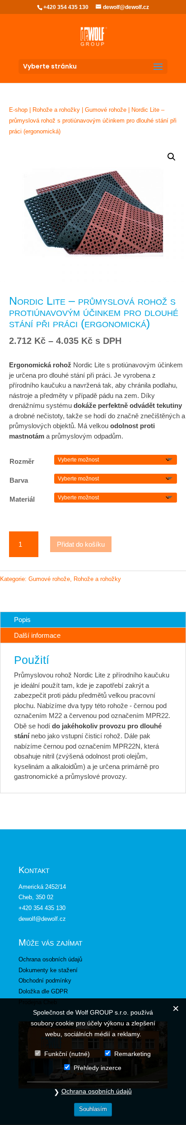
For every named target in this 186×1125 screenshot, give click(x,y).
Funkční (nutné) (67, 1053)
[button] (171, 157)
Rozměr (21, 461)
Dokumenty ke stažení (48, 970)
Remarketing (132, 1053)
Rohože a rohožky (56, 109)
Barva (18, 480)
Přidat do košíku (81, 544)
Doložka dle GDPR (43, 991)
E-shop (18, 109)
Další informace (37, 635)
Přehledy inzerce (97, 1067)
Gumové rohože (105, 109)
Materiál (22, 499)
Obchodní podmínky (45, 980)
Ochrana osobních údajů (50, 959)
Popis (22, 619)
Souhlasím (93, 1109)
